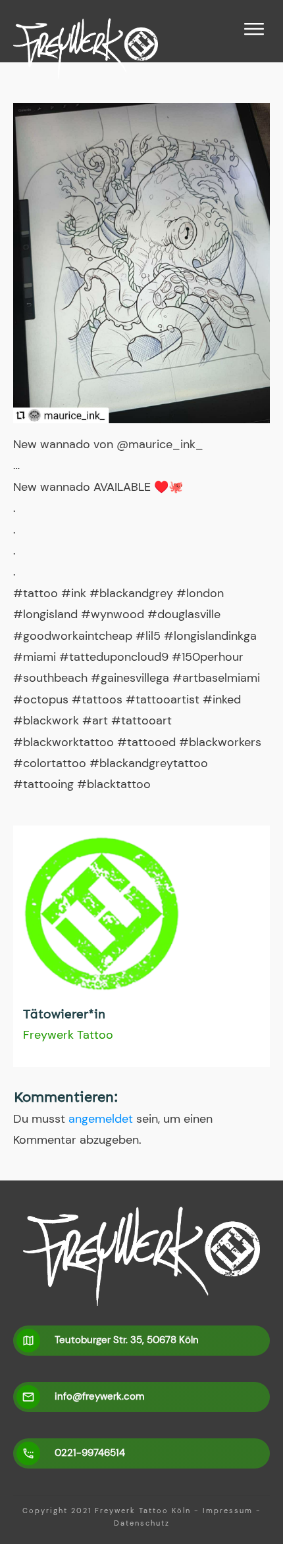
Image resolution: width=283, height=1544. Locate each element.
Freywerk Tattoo (68, 1035)
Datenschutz (142, 1523)
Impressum (228, 1510)
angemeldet (100, 1119)
